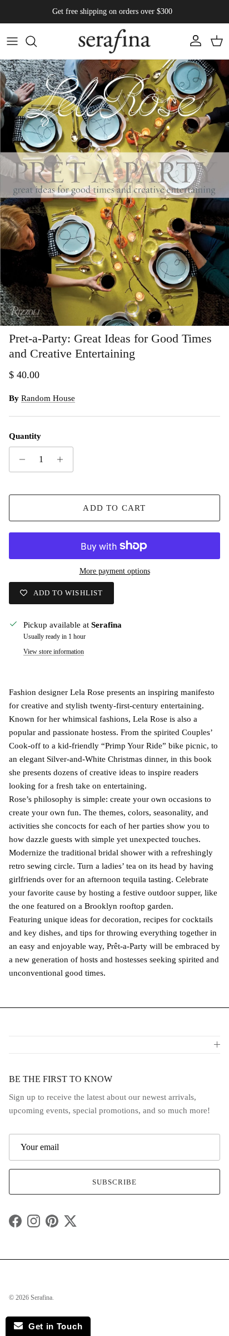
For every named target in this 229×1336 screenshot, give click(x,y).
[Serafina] (114, 41)
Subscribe (114, 1182)
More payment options (114, 571)
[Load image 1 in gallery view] (114, 193)
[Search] (36, 41)
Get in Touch (52, 1326)
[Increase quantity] (63, 459)
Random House (48, 398)
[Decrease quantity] (19, 459)
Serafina (41, 1297)
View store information (53, 651)
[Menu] (12, 41)
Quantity (25, 436)
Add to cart (114, 507)
